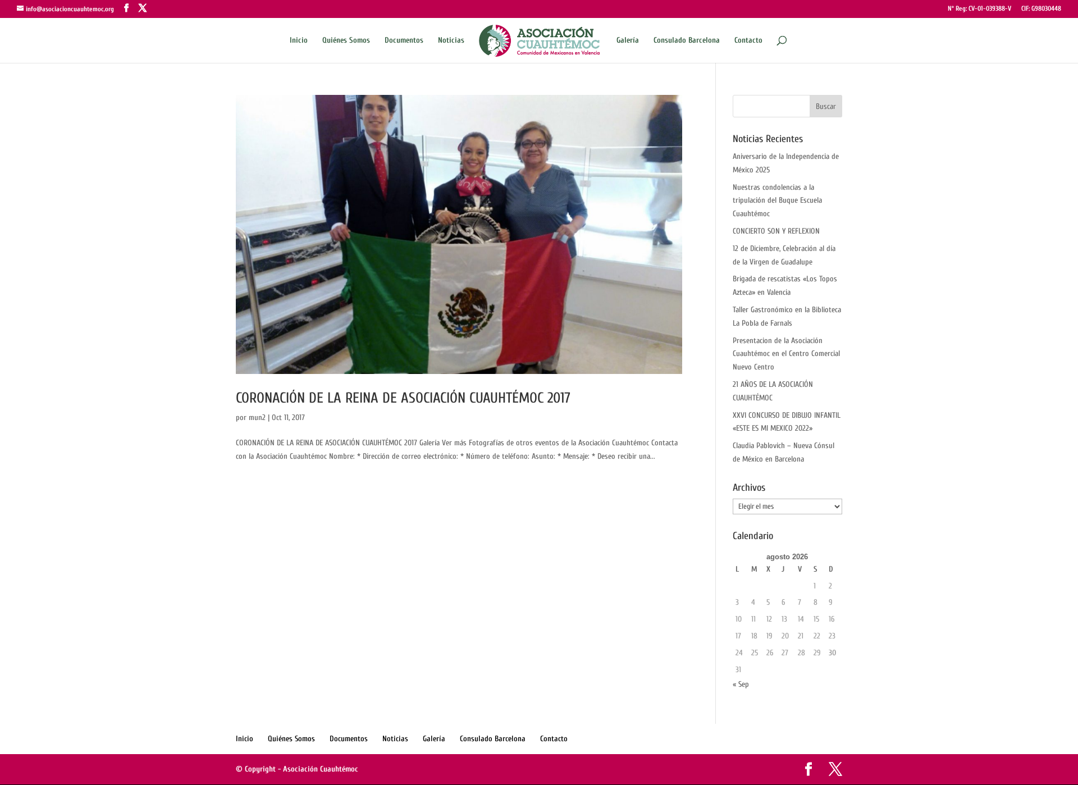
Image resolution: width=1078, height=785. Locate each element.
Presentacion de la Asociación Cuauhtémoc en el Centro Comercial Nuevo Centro (786, 354)
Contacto (748, 40)
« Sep (741, 684)
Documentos (404, 40)
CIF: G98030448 (1041, 8)
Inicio (299, 40)
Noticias (451, 40)
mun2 (257, 417)
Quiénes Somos (346, 40)
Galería (627, 40)
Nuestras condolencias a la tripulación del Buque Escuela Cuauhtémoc (777, 200)
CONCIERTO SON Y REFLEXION (776, 231)
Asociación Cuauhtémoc (320, 769)
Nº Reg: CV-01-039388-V (979, 8)
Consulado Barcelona (687, 40)
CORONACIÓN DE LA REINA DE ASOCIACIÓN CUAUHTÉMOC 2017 (403, 398)
